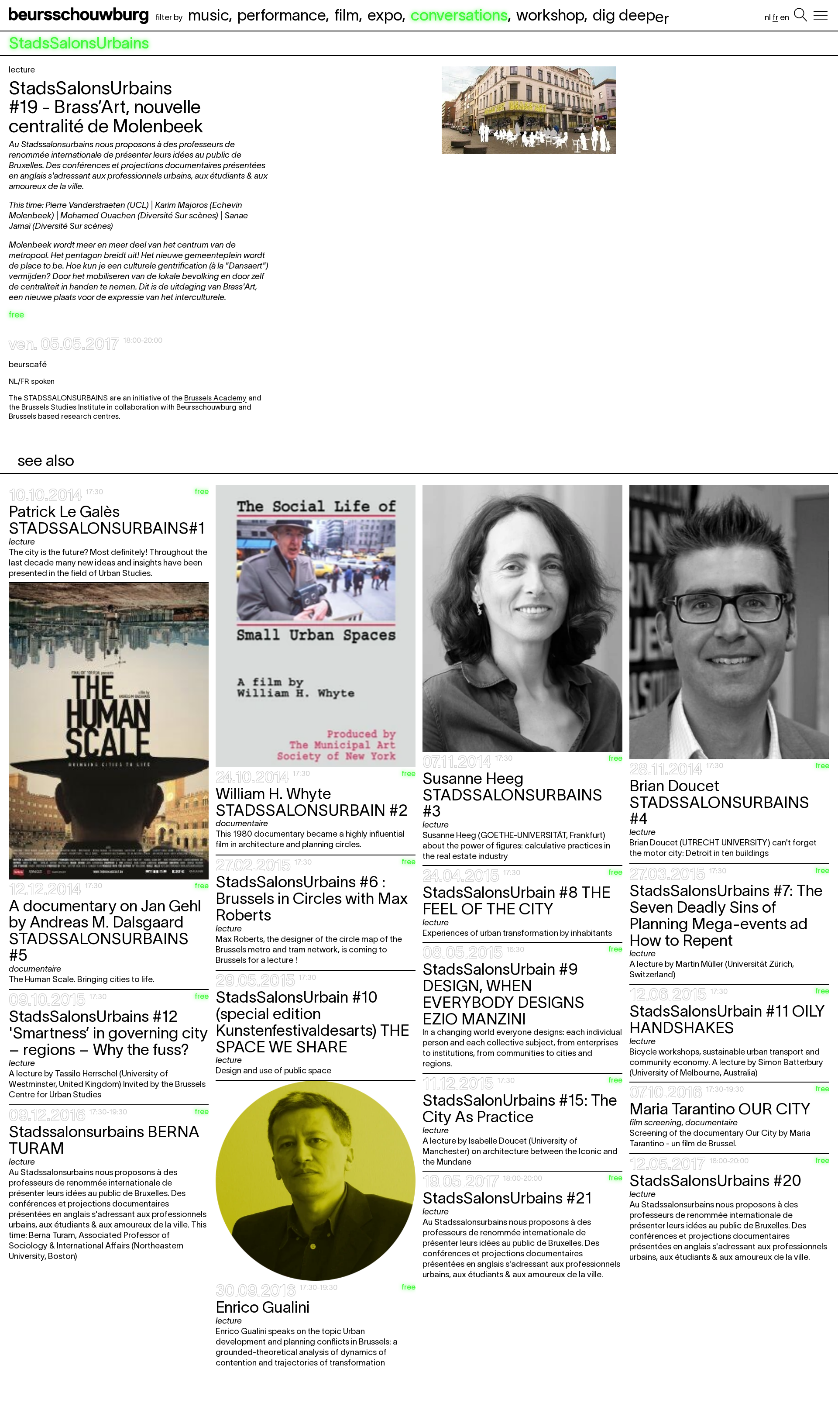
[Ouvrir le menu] (820, 15)
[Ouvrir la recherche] (800, 15)
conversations (459, 15)
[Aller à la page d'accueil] (80, 15)
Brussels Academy (215, 398)
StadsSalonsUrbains (79, 43)
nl (768, 17)
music (208, 15)
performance (281, 15)
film (346, 15)
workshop (550, 15)
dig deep (631, 15)
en (784, 17)
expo (384, 15)
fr (775, 17)
